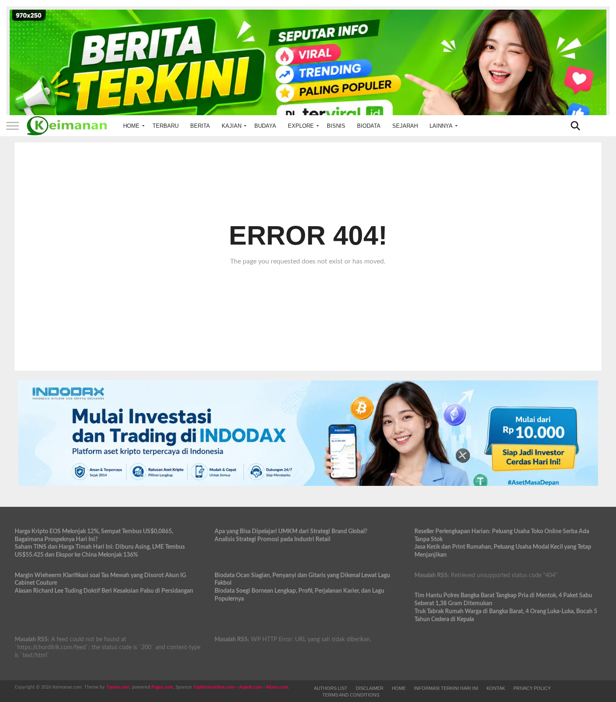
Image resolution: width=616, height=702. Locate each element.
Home (131, 126)
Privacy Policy (532, 688)
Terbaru (166, 126)
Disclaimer (369, 688)
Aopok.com (250, 687)
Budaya (265, 126)
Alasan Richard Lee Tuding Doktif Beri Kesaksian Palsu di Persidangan (104, 591)
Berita (200, 126)
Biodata (368, 126)
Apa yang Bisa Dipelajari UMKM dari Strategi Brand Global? (291, 531)
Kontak (496, 688)
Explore (301, 126)
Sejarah (405, 126)
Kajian (231, 126)
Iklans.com (277, 687)
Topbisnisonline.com (214, 687)
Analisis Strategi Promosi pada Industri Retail (272, 539)
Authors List (330, 688)
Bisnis (336, 126)
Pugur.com (162, 687)
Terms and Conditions (350, 694)
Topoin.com (117, 687)
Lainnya (441, 126)
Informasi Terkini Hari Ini (446, 688)
